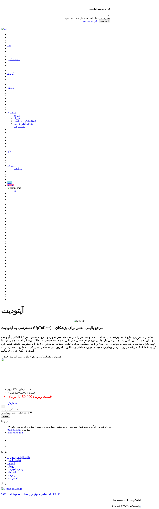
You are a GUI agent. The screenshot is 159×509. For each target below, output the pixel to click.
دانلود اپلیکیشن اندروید (18, 457)
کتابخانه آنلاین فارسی (23, 124)
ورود (9, 182)
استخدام (11, 472)
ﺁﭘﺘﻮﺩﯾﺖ (10, 73)
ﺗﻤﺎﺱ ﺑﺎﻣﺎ (11, 166)
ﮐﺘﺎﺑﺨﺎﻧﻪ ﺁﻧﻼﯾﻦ (13, 59)
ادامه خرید (104, 21)
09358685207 (14, 430)
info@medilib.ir (15, 432)
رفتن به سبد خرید (90, 21)
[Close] (108, 15)
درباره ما (18, 168)
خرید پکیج (11, 113)
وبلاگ (9, 152)
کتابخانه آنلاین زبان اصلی (25, 121)
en (15, 191)
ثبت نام (10, 185)
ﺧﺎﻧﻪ (9, 46)
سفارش (12, 403)
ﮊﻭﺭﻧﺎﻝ (10, 87)
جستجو (5, 416)
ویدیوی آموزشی (21, 126)
